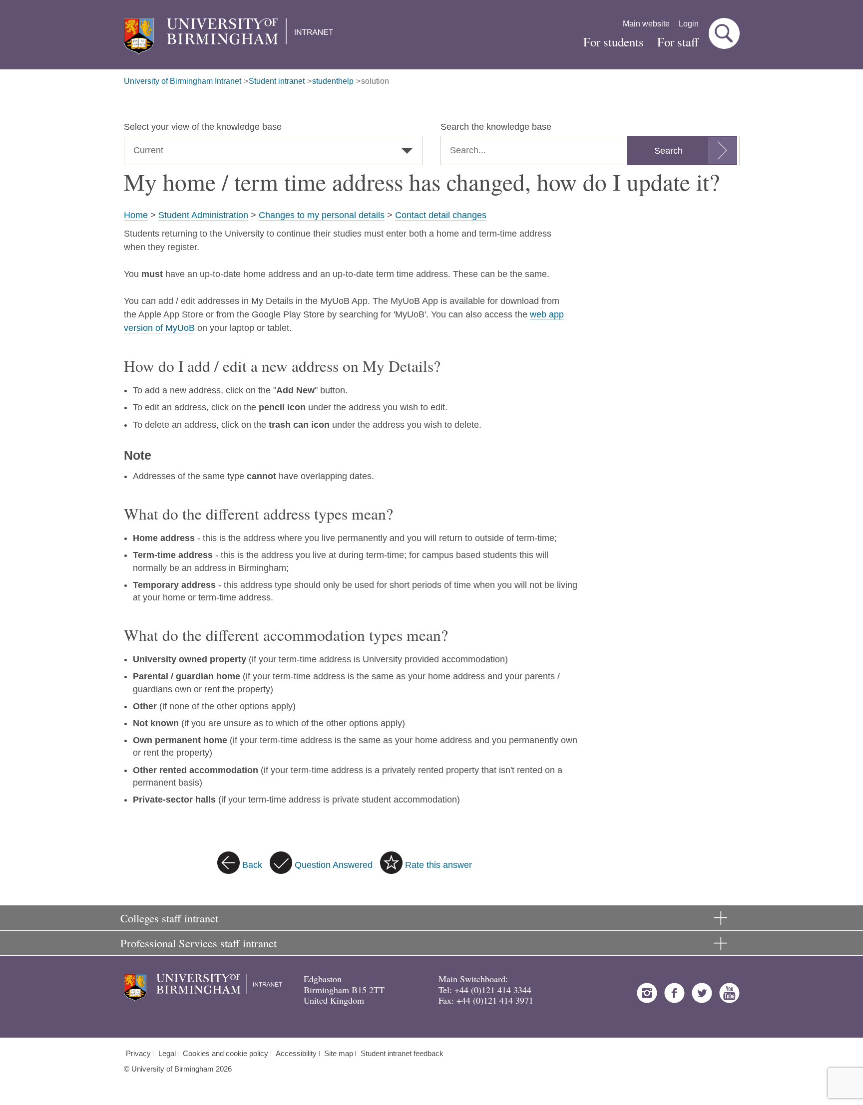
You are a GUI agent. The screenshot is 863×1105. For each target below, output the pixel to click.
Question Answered (334, 865)
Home (136, 215)
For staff (678, 41)
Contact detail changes (440, 215)
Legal (167, 1054)
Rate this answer (438, 865)
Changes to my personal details (322, 215)
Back (252, 865)
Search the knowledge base (495, 127)
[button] (724, 33)
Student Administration (203, 215)
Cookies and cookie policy (225, 1054)
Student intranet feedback (402, 1054)
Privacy (138, 1054)
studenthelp (333, 81)
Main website (646, 23)
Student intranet (277, 81)
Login (689, 23)
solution (375, 81)
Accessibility (296, 1054)
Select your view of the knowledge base (203, 127)
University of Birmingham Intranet (182, 81)
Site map (338, 1054)
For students (613, 41)
